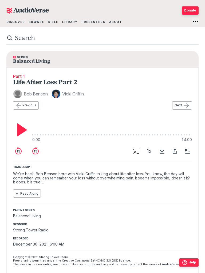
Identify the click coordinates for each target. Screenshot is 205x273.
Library (69, 22)
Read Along (29, 193)
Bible (53, 22)
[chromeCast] (136, 151)
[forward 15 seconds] (35, 151)
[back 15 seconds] (18, 151)
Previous (29, 105)
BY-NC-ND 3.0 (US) (104, 260)
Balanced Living (27, 216)
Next (178, 105)
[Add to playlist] (187, 151)
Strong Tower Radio (31, 230)
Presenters (93, 22)
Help (192, 262)
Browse (36, 22)
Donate (190, 10)
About (115, 22)
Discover (15, 22)
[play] (20, 129)
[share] (175, 151)
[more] (195, 21)
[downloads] (162, 151)
